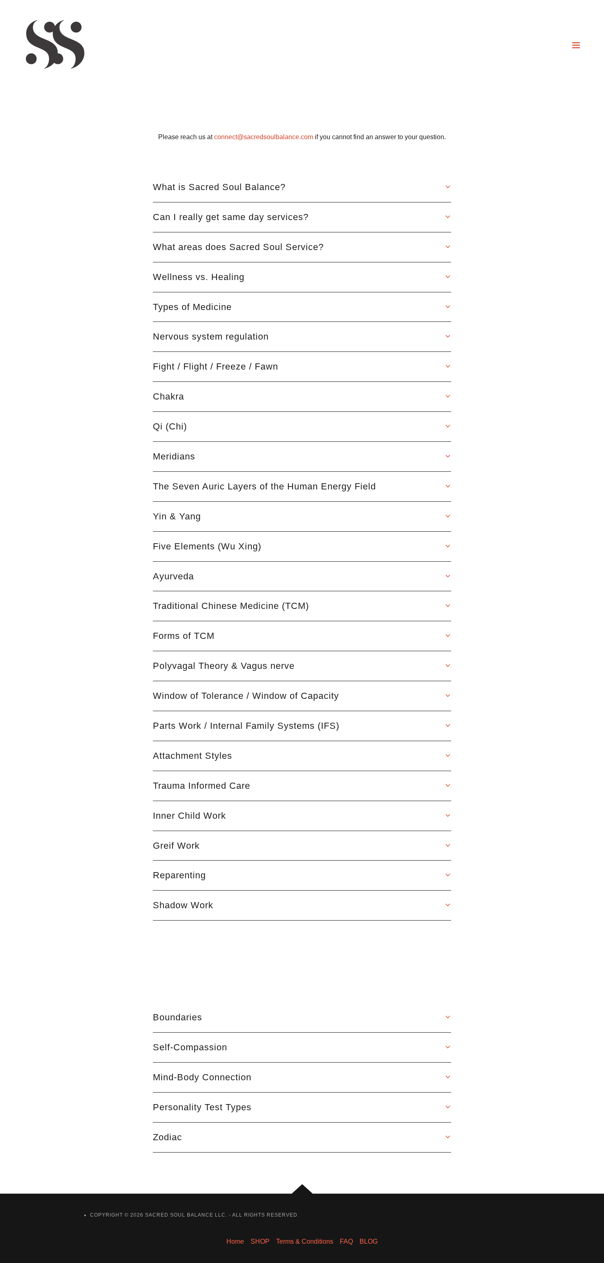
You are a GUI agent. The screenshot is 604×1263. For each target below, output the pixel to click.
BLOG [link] (369, 1241)
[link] (55, 44)
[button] (576, 45)
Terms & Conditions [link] (304, 1241)
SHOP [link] (260, 1241)
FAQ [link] (346, 1241)
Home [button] (235, 1241)
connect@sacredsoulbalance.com (263, 136)
